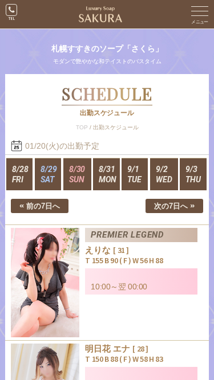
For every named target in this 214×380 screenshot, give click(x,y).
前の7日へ (39, 205)
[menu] (199, 14)
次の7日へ (174, 205)
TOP (82, 127)
